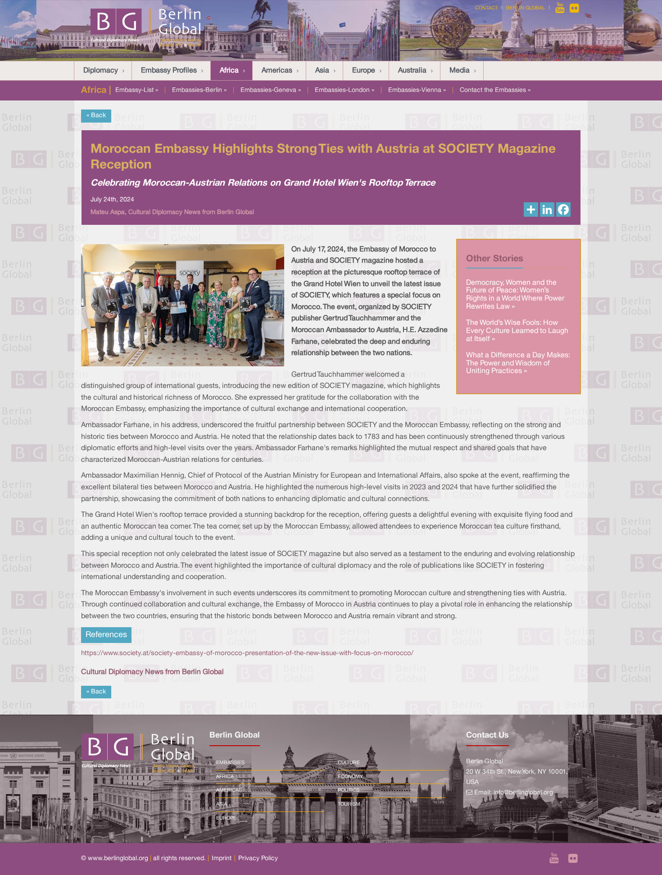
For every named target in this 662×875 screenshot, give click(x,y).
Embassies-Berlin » (199, 90)
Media (459, 71)
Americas (277, 71)
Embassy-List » (136, 90)
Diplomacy (100, 71)
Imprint (221, 858)
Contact (486, 8)
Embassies (230, 763)
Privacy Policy (258, 858)
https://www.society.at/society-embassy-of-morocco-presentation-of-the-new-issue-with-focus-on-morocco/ (247, 653)
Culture (349, 763)
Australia (412, 71)
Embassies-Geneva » (270, 90)
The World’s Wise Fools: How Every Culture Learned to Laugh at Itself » (517, 331)
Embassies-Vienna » (417, 90)
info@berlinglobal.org (523, 793)
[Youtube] (560, 8)
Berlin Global (525, 8)
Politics (348, 790)
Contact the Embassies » (495, 90)
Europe (363, 71)
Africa (229, 71)
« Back (96, 115)
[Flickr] (574, 8)
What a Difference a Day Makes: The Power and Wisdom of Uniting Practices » (518, 363)
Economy (350, 777)
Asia (322, 71)
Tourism (349, 804)
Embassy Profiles (169, 71)
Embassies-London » (344, 90)
